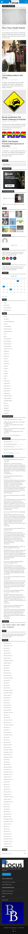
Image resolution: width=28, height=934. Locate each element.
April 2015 (6, 829)
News (3, 26)
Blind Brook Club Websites (7, 891)
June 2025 (6, 648)
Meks (17, 927)
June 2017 (6, 782)
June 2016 (6, 804)
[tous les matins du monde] (20, 229)
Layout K (6, 373)
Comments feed (7, 307)
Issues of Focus (6, 874)
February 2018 (7, 767)
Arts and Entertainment (9, 321)
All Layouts (6, 319)
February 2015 (7, 834)
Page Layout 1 (7, 381)
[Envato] (3, 258)
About (5, 316)
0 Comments (15, 30)
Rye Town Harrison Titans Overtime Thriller (13, 449)
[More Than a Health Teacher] (14, 16)
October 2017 (7, 777)
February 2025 (7, 655)
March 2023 (6, 687)
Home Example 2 (7, 341)
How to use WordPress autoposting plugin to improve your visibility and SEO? (13, 562)
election (13, 624)
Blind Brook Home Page (7, 893)
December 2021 (7, 712)
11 (3, 286)
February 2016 (7, 814)
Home (5, 334)
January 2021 (7, 722)
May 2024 (6, 668)
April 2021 (6, 717)
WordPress (13, 929)
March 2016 (6, 811)
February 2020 (7, 732)
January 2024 (7, 675)
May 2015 (6, 826)
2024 (4, 624)
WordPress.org (7, 310)
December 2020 (7, 725)
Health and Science (6, 115)
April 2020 (6, 730)
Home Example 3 (7, 343)
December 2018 (7, 749)
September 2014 (7, 846)
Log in (5, 302)
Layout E (6, 358)
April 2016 (6, 809)
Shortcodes (6, 405)
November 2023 (7, 678)
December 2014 (7, 838)
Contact (5, 324)
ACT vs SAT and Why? (8, 453)
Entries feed (6, 305)
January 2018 (7, 769)
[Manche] (18, 214)
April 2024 (6, 670)
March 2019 (6, 742)
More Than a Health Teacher (13, 28)
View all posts (14, 245)
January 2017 (7, 794)
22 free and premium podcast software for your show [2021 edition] (14, 529)
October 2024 (7, 663)
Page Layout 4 (7, 388)
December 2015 (7, 819)
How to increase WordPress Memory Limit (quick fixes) (14, 496)
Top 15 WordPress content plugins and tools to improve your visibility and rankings (14, 591)
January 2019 (7, 747)
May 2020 (6, 727)
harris (18, 624)
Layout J (5, 371)
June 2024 (6, 665)
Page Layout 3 (7, 385)
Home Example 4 (7, 346)
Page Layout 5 (7, 390)
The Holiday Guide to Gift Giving (12, 76)
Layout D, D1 (6, 356)
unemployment (10, 627)
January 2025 (7, 658)
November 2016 (7, 796)
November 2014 (7, 841)
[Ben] (5, 221)
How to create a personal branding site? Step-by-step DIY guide (14, 577)
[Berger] (5, 229)
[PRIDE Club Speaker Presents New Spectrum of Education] (14, 134)
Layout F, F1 (6, 361)
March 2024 (6, 673)
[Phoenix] (12, 221)
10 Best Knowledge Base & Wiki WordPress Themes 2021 (13, 476)
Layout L (6, 376)
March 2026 (6, 643)
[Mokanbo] (12, 211)
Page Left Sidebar (8, 395)
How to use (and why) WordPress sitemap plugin (14, 511)
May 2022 (6, 702)
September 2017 (7, 779)
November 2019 (7, 734)
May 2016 (6, 806)
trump (4, 627)
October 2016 (7, 799)
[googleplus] (7, 258)
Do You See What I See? (15, 435)
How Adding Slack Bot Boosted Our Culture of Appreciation (14, 460)
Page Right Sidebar (8, 400)
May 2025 (6, 650)
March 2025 (6, 653)
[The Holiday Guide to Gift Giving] (14, 56)
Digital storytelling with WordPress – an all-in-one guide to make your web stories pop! (14, 547)
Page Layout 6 (7, 393)
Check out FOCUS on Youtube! (8, 882)
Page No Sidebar (7, 398)
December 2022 (7, 690)
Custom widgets (7, 326)
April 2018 (6, 762)
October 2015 (7, 824)
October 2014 (7, 843)
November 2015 (7, 821)
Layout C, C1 (6, 353)
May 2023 (6, 682)
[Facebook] (11, 258)
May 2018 (6, 759)
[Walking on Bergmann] (5, 214)
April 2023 (6, 685)
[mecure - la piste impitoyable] (20, 221)
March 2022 (6, 705)
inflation (23, 624)
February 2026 (7, 645)
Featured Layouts (7, 329)
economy (8, 624)
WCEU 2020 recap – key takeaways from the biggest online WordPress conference (13, 606)
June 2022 (6, 700)
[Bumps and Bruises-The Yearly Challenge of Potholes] (14, 101)
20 (10, 289)
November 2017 (7, 774)
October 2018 (7, 754)
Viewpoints (6, 413)
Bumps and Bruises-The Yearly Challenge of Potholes (14, 118)
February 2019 (7, 744)
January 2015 (7, 836)
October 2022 (7, 695)
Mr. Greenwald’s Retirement (10, 444)
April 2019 (6, 739)
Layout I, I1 (6, 368)
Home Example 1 (7, 338)
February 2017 (7, 791)
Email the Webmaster (7, 884)
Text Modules (7, 410)
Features (4, 73)
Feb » (6, 296)
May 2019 (6, 737)
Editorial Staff (5, 900)
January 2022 (7, 710)
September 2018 (7, 757)
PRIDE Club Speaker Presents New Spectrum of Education (13, 143)
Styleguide (6, 408)
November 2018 (7, 752)
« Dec (3, 296)
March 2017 (6, 789)
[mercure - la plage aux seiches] (12, 229)
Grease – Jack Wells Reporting (10, 419)
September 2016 (7, 801)
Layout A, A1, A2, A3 (8, 348)
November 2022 (7, 692)
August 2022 (6, 697)
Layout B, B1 (6, 351)
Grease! (20, 419)
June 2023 (6, 680)
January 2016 (7, 816)
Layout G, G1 (6, 363)
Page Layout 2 (7, 383)
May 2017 (6, 784)
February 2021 (7, 720)
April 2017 (6, 786)
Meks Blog (9, 456)
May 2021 (6, 715)
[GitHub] (14, 258)
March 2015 (6, 831)
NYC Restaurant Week (8, 446)
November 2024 (7, 660)
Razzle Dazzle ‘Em (8, 441)
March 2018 (6, 764)
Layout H (6, 366)
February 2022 (7, 707)
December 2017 (7, 772)
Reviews (5, 403)
